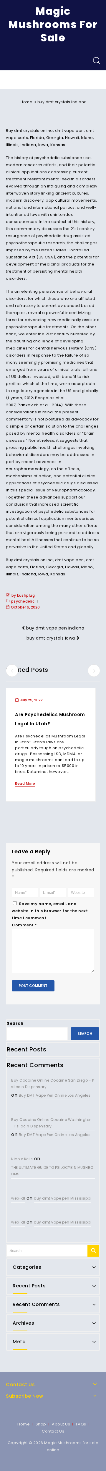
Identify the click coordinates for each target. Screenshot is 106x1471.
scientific (69, 504)
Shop (41, 1424)
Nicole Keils (22, 1158)
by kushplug (23, 595)
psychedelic (47, 158)
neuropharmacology (27, 469)
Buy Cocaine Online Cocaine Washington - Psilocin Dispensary (51, 1123)
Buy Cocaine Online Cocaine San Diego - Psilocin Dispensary (52, 1083)
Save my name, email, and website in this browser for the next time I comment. (50, 911)
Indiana (28, 145)
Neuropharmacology (73, 490)
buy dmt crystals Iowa (50, 638)
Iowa (43, 145)
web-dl (18, 1198)
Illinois (12, 145)
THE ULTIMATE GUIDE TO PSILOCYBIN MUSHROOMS (52, 1171)
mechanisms (19, 476)
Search (15, 1023)
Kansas (57, 145)
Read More (25, 783)
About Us (61, 1424)
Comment (24, 925)
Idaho (87, 137)
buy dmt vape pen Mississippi (62, 1198)
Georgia (54, 137)
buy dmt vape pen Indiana (55, 628)
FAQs (81, 1424)
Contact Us (53, 1431)
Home (26, 101)
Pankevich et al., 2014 (39, 405)
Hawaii (72, 137)
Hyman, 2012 (20, 398)
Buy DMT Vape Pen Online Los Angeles (55, 1095)
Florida (37, 137)
